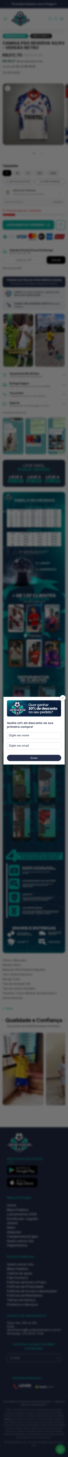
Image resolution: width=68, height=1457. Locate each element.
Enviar (34, 758)
